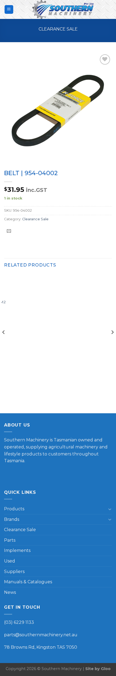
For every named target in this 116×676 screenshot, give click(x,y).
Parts (9, 540)
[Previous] (3, 343)
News (10, 592)
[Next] (112, 343)
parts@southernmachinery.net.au (40, 634)
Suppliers (14, 571)
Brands (11, 519)
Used (9, 561)
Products (14, 508)
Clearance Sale (58, 29)
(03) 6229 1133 (19, 622)
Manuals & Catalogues (28, 581)
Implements (17, 550)
